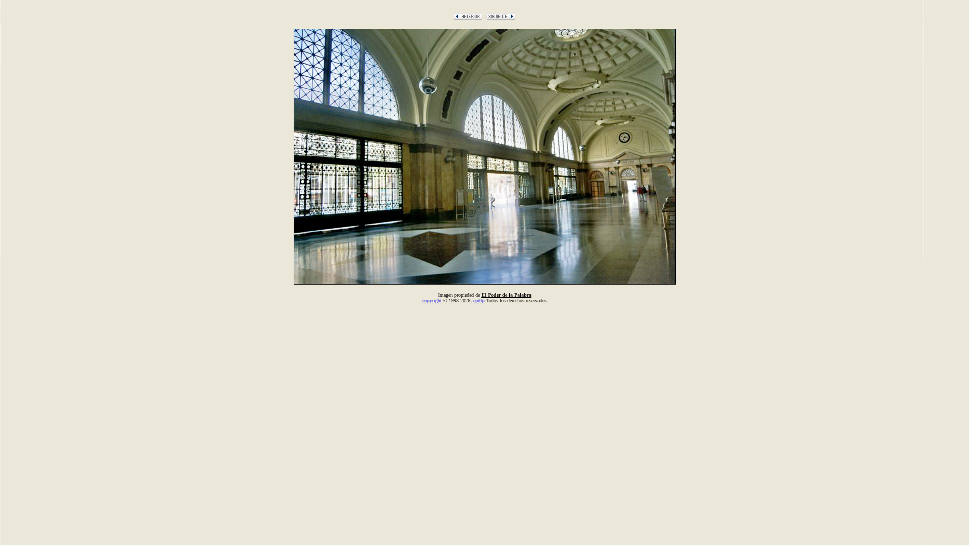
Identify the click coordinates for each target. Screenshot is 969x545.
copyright (432, 300)
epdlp (478, 300)
